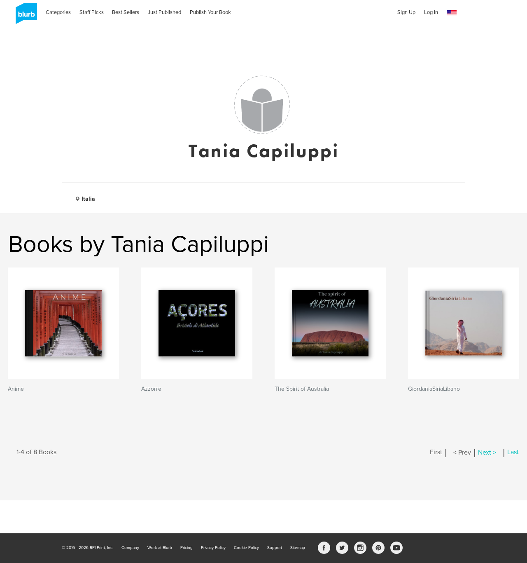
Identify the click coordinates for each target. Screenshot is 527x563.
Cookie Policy (246, 547)
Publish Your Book (210, 12)
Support (274, 547)
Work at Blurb (159, 547)
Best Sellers (125, 12)
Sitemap (297, 547)
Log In (431, 12)
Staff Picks (91, 12)
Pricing (186, 547)
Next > (487, 452)
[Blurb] (24, 16)
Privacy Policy (213, 547)
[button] (452, 13)
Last (513, 452)
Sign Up (406, 12)
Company (130, 547)
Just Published (164, 12)
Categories (58, 12)
